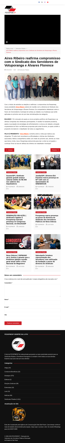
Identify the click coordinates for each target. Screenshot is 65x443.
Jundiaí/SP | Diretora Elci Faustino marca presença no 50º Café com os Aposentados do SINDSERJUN (47, 180)
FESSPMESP (11, 186)
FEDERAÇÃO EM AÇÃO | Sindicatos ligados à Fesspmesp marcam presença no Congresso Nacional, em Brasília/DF (16, 220)
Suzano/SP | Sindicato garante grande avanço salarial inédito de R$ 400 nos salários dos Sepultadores (16, 180)
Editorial (6, 379)
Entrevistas (7, 387)
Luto (5, 391)
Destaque (7, 375)
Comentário (8, 283)
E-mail (6, 307)
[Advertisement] (33, 27)
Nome (6, 299)
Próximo (54, 150)
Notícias (6, 395)
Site (5, 315)
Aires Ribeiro (24, 134)
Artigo (6, 368)
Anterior (10, 150)
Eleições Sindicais (10, 383)
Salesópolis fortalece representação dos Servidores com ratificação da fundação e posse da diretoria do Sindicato (46, 259)
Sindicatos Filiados (24, 70)
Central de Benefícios (10, 371)
